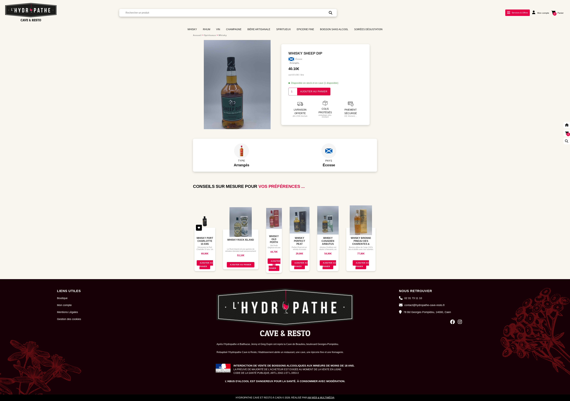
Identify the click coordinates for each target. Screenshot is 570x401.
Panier (559, 13)
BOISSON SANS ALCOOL (334, 29)
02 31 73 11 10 (413, 298)
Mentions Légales (67, 312)
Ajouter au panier (313, 91)
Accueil (197, 35)
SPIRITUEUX (283, 29)
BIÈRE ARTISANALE (258, 29)
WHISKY (192, 29)
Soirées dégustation (368, 29)
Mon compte (543, 13)
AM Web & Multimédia (320, 397)
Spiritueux (210, 35)
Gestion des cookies (69, 319)
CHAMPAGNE (234, 29)
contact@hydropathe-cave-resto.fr (424, 305)
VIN (218, 29)
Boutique (62, 298)
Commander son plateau (530, 22)
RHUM (206, 29)
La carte (519, 14)
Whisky (222, 35)
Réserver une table (527, 18)
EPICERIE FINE (305, 29)
